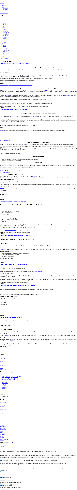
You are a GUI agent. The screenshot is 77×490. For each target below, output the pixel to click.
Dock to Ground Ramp (3, 402)
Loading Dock (2, 425)
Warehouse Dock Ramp (3, 369)
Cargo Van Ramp (2, 440)
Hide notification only (6, 489)
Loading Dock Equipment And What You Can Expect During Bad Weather (15, 63)
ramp (41, 271)
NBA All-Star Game (69, 95)
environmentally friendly (34, 116)
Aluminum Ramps (4, 382)
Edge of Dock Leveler (3, 362)
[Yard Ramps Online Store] (6, 21)
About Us (3, 7)
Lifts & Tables (3, 385)
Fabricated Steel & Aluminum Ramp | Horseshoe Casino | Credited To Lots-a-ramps (17, 285)
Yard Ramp (1, 358)
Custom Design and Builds (5, 383)
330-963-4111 (2, 397)
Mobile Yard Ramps (2, 361)
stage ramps (22, 291)
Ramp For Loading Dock (3, 426)
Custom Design (5, 10)
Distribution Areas (5, 8)
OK (0, 446)
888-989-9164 (33, 130)
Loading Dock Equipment (3, 86)
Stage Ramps (3, 387)
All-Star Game (8, 95)
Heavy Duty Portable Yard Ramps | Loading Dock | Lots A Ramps (10, 377)
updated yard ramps (4, 148)
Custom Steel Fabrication (6, 9)
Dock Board (1, 365)
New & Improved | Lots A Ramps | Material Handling (8, 378)
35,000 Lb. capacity (38, 271)
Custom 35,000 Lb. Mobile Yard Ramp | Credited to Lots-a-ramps (13, 264)
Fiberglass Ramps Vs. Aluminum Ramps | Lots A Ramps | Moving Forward (15, 235)
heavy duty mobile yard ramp (66, 270)
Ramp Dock (1, 431)
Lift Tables (60, 75)
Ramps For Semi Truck (3, 435)
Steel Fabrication (4, 388)
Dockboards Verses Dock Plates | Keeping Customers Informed (13, 201)
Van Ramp (1, 409)
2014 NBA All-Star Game (47, 90)
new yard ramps (8, 167)
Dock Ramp (1, 430)
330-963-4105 (2, 396)
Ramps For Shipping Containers (4, 439)
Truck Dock (1, 438)
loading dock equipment (13, 116)
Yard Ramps (8, 140)
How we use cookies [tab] (2, 448)
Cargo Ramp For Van (2, 437)
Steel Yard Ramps (5, 358)
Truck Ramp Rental (2, 433)
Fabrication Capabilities (5, 6)
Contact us (1, 130)
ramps (18, 294)
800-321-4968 (2, 3)
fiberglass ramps (4, 257)
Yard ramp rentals (2, 188)
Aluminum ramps (2, 249)
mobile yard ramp (7, 335)
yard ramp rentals (7, 176)
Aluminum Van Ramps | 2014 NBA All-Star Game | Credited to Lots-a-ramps (16, 85)
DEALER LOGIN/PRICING (4, 13)
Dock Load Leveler (2, 434)
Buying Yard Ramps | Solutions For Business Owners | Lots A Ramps (10, 379)
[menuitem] (39, 4)
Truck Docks (1, 436)
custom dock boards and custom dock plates (10, 230)
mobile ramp (1, 323)
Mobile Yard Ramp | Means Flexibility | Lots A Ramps (11, 317)
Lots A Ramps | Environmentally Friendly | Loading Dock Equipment (14, 109)
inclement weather (24, 71)
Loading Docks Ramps (3, 429)
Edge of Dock (3, 384)
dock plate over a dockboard (11, 226)
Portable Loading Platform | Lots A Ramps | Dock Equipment (9, 375)
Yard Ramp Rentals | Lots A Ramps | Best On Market (11, 170)
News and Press (4, 5)
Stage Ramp (4, 409)
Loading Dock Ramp (2, 403)
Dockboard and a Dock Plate (16, 206)
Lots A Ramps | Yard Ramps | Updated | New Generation (11, 138)
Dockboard (5, 365)
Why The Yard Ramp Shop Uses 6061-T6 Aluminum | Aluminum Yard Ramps (11, 376)
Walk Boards (1, 368)
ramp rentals (33, 176)
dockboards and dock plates (8, 224)
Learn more (2, 446)
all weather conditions (25, 75)
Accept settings (2, 489)
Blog (2, 4)
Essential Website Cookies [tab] (3, 452)
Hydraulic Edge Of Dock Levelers (52, 75)
